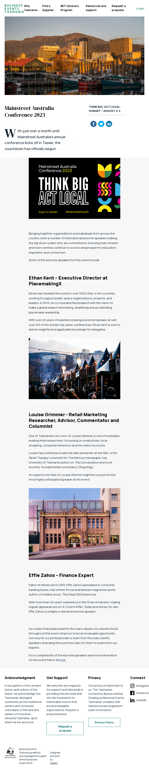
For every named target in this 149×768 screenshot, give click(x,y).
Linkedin (138, 700)
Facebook (139, 693)
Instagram (139, 686)
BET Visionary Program (70, 8)
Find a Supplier (48, 8)
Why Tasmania (30, 8)
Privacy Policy (104, 722)
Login (140, 8)
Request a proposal (119, 8)
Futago (53, 763)
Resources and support (96, 8)
